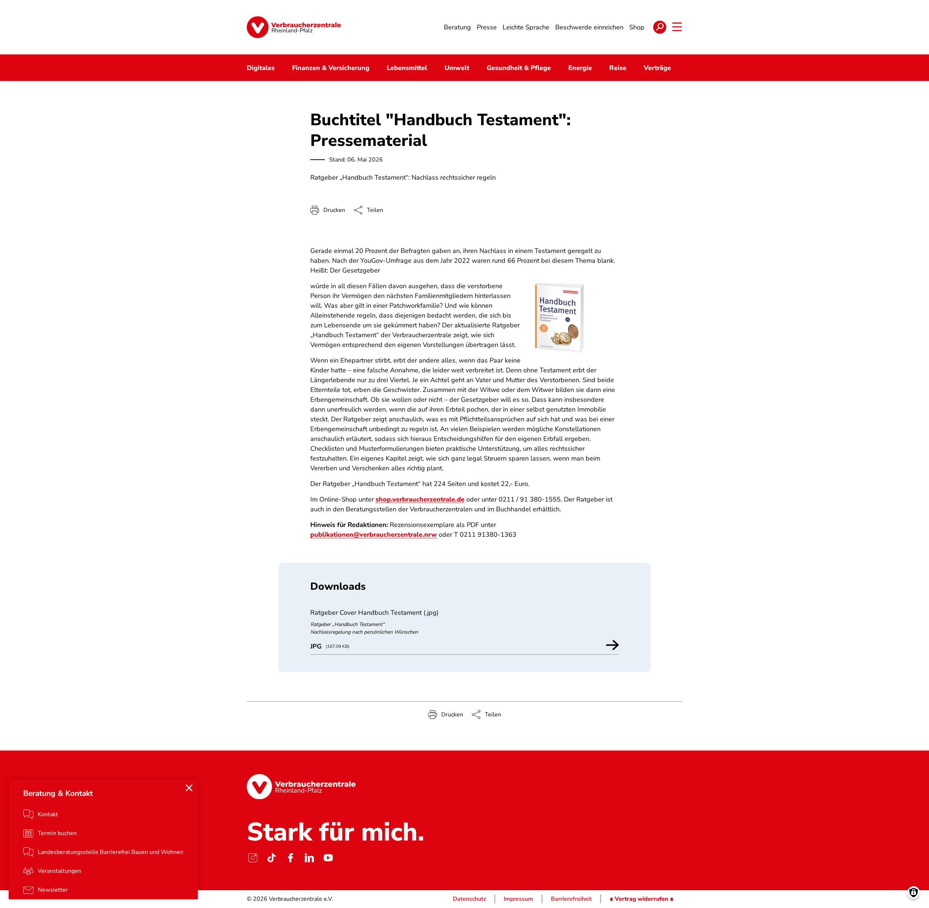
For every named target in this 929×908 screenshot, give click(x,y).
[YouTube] (328, 857)
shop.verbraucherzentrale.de (420, 499)
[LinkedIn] (309, 857)
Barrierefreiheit (571, 899)
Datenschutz (469, 899)
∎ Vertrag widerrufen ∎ (642, 899)
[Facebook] (290, 857)
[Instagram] (252, 857)
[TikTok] (271, 857)
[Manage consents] (913, 892)
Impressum (518, 899)
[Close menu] (189, 788)
